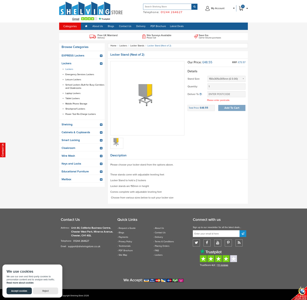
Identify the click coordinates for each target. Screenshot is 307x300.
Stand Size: (194, 78)
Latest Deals (177, 26)
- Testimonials (124, 246)
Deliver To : (195, 94)
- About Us (159, 228)
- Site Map (122, 255)
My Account (217, 8)
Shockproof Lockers (75, 108)
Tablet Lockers (72, 98)
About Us (97, 26)
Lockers (69, 69)
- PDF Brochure (125, 250)
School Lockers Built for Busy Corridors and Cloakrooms (84, 86)
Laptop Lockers (73, 93)
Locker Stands (137, 45)
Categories (70, 26)
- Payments (122, 237)
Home (113, 45)
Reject (45, 290)
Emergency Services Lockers (79, 74)
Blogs (111, 26)
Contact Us (125, 26)
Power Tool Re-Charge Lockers (80, 114)
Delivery (141, 26)
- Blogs (120, 232)
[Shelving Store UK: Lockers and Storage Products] (91, 8)
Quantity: (193, 86)
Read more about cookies (20, 282)
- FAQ (156, 250)
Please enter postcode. (218, 100)
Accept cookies (19, 290)
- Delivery (158, 237)
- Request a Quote (126, 228)
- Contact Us (160, 232)
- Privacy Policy (124, 241)
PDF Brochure (158, 26)
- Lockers (158, 255)
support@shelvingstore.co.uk (84, 246)
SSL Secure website (299, 293)
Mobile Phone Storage (76, 103)
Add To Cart (231, 108)
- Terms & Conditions (164, 241)
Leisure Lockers (73, 79)
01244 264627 (81, 241)
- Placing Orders (161, 246)
